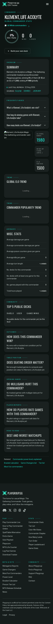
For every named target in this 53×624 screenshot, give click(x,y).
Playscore (7, 544)
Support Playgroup (36, 573)
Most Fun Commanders (12, 573)
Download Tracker (10, 555)
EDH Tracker (12, 5)
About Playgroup (35, 566)
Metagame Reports (10, 566)
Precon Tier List (9, 584)
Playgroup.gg (13, 3)
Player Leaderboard (37, 545)
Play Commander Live (11, 522)
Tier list (42, 463)
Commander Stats (36, 522)
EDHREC (27, 91)
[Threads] (19, 510)
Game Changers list (29, 463)
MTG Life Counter (10, 547)
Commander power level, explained (27, 459)
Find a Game (8, 536)
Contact (32, 581)
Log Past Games (9, 551)
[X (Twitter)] (10, 510)
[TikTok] (24, 510)
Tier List (32, 526)
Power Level (7, 577)
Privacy (12, 615)
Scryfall (18, 91)
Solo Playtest (8, 540)
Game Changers (9, 570)
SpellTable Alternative (11, 532)
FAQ (30, 577)
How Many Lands (35, 537)
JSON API (37, 91)
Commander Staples (37, 533)
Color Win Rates (35, 530)
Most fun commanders (13, 467)
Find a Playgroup (35, 570)
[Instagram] (15, 510)
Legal (5, 615)
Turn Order (33, 541)
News (5, 592)
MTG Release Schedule (12, 588)
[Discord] (4, 510)
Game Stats (33, 548)
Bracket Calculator (10, 581)
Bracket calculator (11, 463)
